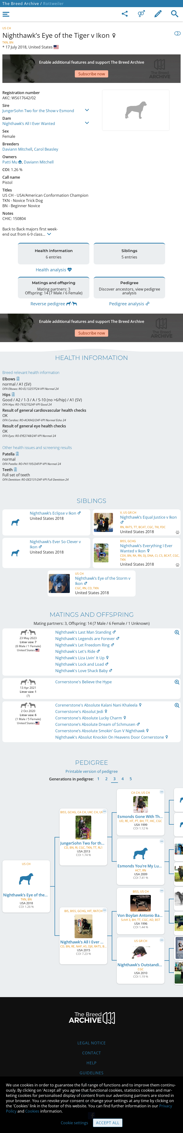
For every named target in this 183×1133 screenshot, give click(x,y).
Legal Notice (91, 1043)
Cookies (32, 1111)
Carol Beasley (46, 149)
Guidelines (92, 1073)
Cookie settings (74, 1122)
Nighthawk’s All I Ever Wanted (28, 123)
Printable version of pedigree (92, 771)
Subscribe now (91, 73)
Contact (91, 1053)
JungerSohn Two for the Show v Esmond (38, 110)
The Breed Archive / (22, 3)
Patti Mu (9, 162)
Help (91, 1063)
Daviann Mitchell (17, 149)
